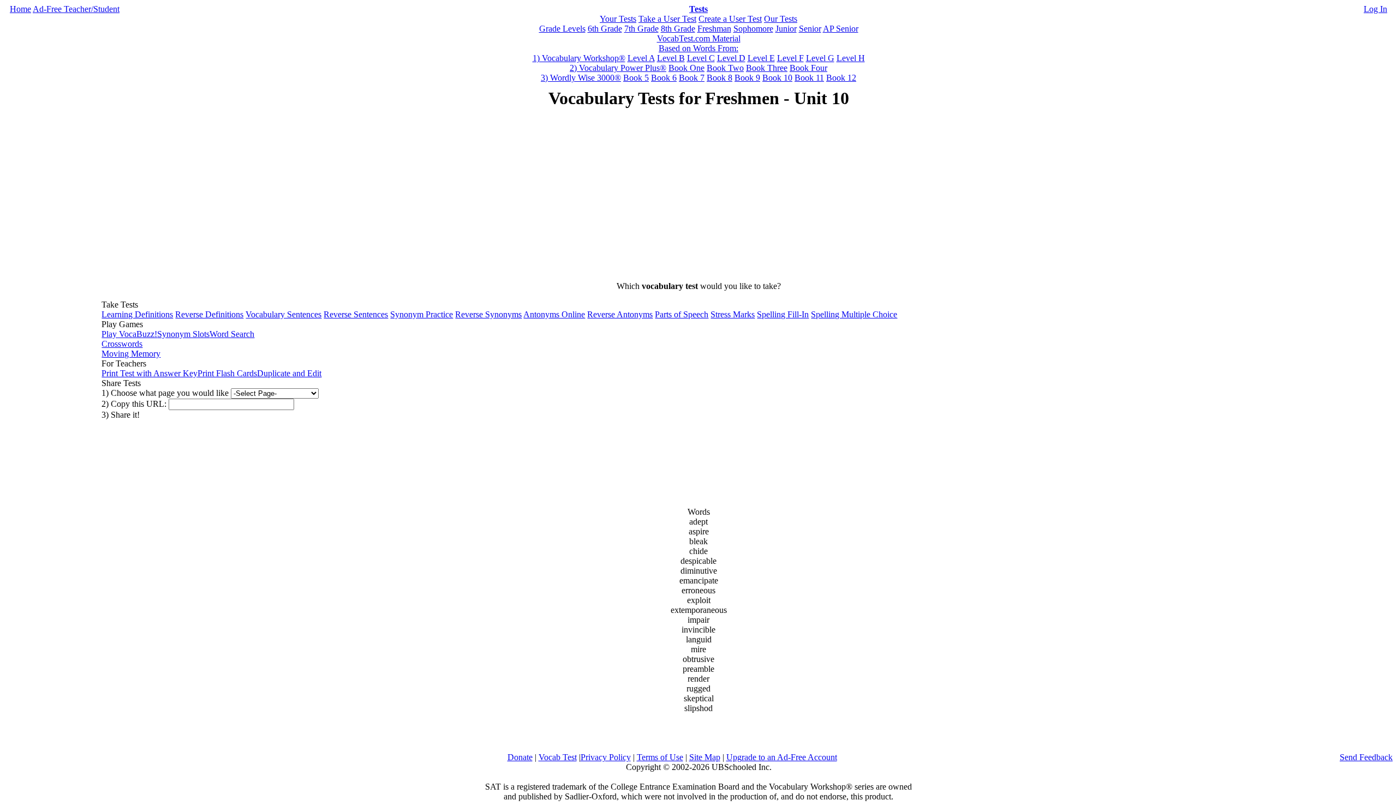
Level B (671, 58)
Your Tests (618, 18)
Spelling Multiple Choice (854, 314)
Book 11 (809, 77)
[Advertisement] (698, 196)
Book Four (808, 68)
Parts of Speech (681, 314)
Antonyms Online (554, 314)
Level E (761, 58)
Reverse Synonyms (488, 314)
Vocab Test (558, 757)
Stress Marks (733, 314)
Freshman (714, 28)
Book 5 (636, 77)
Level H (851, 58)
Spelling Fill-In (783, 314)
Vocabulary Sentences (283, 314)
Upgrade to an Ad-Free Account (781, 757)
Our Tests (780, 18)
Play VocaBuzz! (129, 334)
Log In (1375, 9)
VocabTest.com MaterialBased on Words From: (699, 43)
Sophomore (753, 28)
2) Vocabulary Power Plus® (618, 68)
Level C (701, 58)
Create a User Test (730, 18)
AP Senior (840, 28)
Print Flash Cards (227, 373)
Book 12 (841, 77)
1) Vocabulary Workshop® (579, 58)
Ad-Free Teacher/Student (76, 9)
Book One (686, 68)
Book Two (725, 68)
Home (20, 9)
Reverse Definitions (209, 314)
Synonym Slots (183, 334)
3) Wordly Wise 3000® (581, 77)
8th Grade (678, 28)
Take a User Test (667, 18)
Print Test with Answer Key (150, 373)
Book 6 (664, 77)
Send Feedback (1366, 757)
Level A (641, 58)
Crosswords (122, 343)
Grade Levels (562, 28)
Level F (790, 58)
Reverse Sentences (356, 314)
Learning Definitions (137, 314)
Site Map (704, 757)
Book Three (766, 68)
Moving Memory (131, 353)
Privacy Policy (606, 757)
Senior (810, 28)
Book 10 (777, 77)
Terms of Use (660, 757)
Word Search (232, 334)
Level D (731, 58)
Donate (520, 757)
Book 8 (719, 77)
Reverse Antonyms (620, 314)
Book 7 (692, 77)
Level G (820, 58)
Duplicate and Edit (289, 373)
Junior (786, 28)
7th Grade (641, 28)
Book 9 (747, 77)
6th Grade (605, 28)
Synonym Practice (421, 314)
